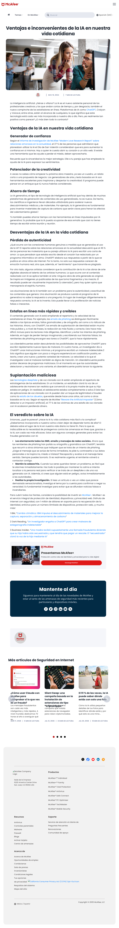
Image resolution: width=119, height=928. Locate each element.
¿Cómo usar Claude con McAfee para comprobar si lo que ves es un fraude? (25, 697)
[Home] (9, 15)
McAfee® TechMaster (57, 804)
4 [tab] (65, 737)
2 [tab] (57, 737)
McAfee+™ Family (56, 782)
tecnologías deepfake (26, 380)
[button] (104, 15)
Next (106, 698)
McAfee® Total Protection (59, 787)
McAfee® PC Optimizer (58, 800)
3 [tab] (61, 737)
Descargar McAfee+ (71, 563)
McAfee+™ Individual (57, 778)
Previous (11, 698)
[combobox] (104, 15)
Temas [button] (18, 15)
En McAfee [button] (33, 15)
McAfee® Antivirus (56, 791)
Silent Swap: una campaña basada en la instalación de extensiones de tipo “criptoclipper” (59, 699)
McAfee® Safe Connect (58, 796)
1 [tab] (54, 737)
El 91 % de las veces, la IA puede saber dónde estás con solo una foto (93, 696)
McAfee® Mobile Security (59, 809)
